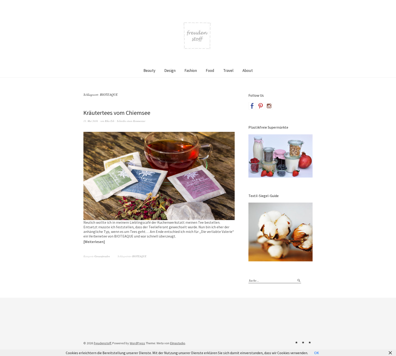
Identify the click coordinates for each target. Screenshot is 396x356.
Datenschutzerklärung (309, 342)
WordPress (137, 343)
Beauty (149, 70)
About (247, 70)
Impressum (303, 342)
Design (170, 70)
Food (210, 70)
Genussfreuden (102, 256)
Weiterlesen (94, 241)
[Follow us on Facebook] (252, 106)
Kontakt (296, 342)
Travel (228, 70)
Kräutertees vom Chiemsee (116, 112)
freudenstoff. (103, 343)
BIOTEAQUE (139, 256)
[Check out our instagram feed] (269, 106)
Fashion (190, 70)
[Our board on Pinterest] (260, 106)
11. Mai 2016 (90, 121)
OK (316, 352)
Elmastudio (177, 343)
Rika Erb (109, 121)
